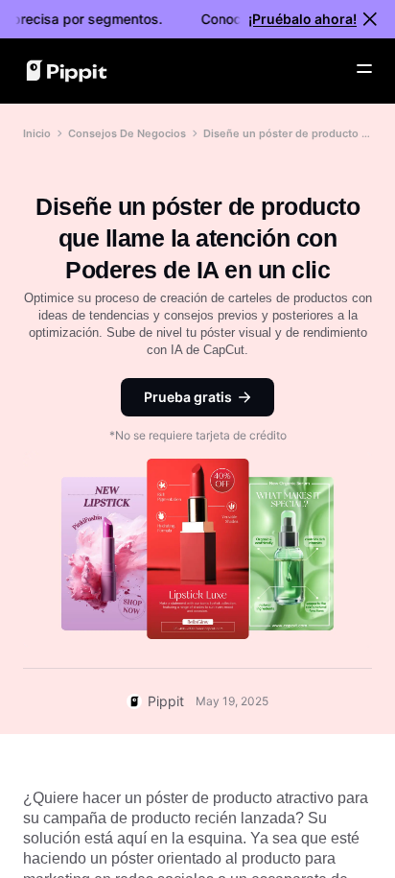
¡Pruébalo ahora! (302, 19)
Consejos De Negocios (127, 133)
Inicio (37, 133)
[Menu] (364, 69)
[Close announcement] (370, 19)
